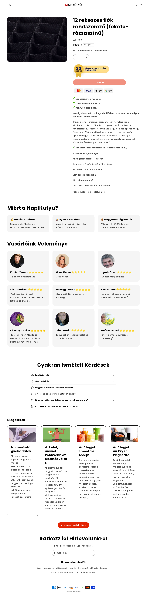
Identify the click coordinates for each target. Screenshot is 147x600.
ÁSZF (39, 568)
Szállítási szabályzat (86, 572)
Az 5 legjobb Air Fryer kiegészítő (122, 451)
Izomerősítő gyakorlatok (21, 449)
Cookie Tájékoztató (79, 568)
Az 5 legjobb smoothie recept (89, 451)
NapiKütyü (77, 592)
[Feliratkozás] (92, 553)
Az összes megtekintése (73, 525)
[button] (5, 5)
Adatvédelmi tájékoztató (55, 568)
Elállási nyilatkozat (99, 568)
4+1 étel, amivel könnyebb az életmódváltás (56, 455)
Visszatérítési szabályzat (62, 572)
